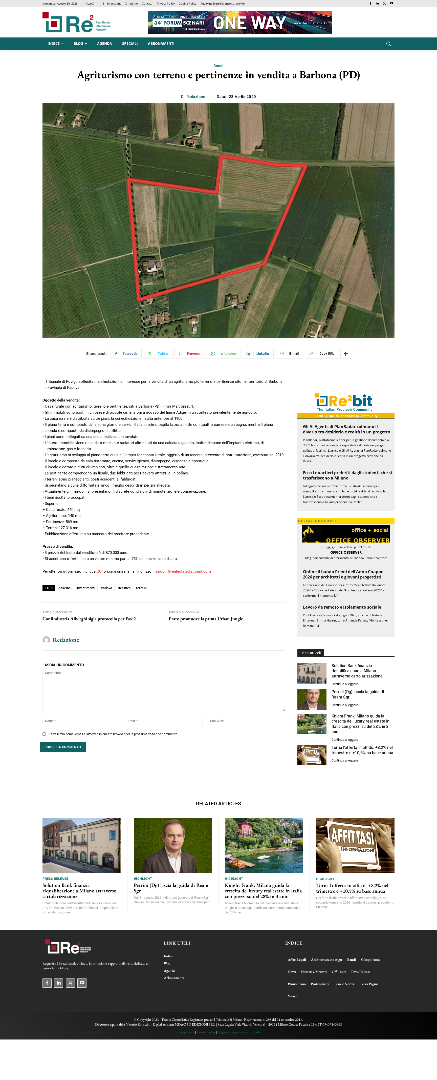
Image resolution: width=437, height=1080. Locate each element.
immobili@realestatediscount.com (181, 571)
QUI (100, 571)
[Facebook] (371, 4)
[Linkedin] (378, 4)
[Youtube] (392, 4)
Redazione (195, 96)
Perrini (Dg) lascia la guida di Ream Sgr (171, 888)
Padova (106, 588)
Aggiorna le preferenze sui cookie (240, 1032)
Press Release (55, 878)
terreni (141, 588)
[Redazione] (46, 640)
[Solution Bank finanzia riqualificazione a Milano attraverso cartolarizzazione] (311, 673)
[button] (388, 43)
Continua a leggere (345, 684)
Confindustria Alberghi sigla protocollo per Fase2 (89, 619)
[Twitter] (384, 4)
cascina (64, 588)
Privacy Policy (184, 1032)
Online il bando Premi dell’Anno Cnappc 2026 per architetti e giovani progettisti (343, 574)
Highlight (143, 878)
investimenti (85, 588)
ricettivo (124, 588)
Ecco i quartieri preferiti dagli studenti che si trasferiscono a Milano (347, 475)
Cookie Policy (206, 1032)
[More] (345, 354)
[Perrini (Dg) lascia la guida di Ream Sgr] (311, 699)
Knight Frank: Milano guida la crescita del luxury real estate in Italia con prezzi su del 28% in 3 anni (360, 724)
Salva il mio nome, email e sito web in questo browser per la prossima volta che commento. (113, 734)
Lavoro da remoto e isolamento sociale (342, 607)
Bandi (218, 66)
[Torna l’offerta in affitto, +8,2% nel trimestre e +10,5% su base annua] (311, 755)
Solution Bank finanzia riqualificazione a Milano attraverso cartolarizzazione (357, 671)
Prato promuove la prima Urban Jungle (206, 619)
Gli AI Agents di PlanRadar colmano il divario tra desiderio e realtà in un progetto (346, 429)
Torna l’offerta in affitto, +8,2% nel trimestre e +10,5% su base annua (352, 888)
